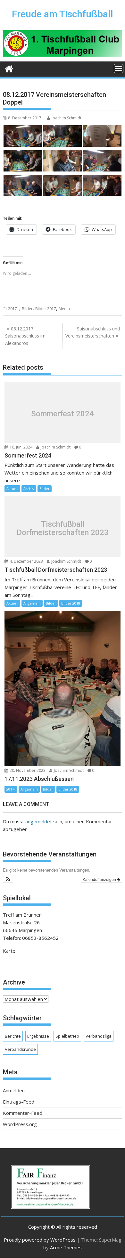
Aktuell (12, 488)
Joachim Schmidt (66, 118)
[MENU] (118, 68)
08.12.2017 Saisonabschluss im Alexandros (25, 336)
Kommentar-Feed (22, 1113)
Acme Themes (66, 1247)
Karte (9, 951)
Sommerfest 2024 (62, 414)
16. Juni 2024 (20, 447)
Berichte (13, 1036)
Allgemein (32, 603)
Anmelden (14, 1090)
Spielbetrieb (67, 1036)
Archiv (28, 488)
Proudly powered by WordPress (40, 1239)
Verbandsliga (99, 1036)
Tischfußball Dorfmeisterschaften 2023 (63, 528)
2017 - (13, 308)
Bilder (27, 308)
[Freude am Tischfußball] (9, 68)
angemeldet (38, 821)
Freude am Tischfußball (62, 14)
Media (64, 308)
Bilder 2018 (70, 603)
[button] (8, 879)
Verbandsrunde (20, 1049)
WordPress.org (20, 1124)
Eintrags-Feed (18, 1101)
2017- (10, 789)
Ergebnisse (38, 1036)
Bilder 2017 (45, 308)
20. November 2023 (27, 770)
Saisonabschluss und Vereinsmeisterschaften (92, 332)
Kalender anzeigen (100, 879)
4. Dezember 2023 (26, 561)
